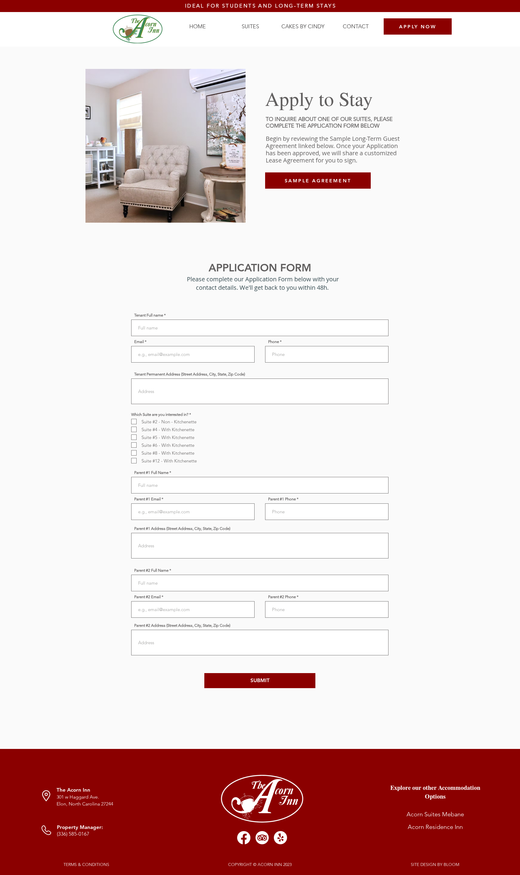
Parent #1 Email (147, 499)
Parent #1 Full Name (151, 473)
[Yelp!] (280, 837)
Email (139, 342)
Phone (273, 342)
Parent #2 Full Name (151, 570)
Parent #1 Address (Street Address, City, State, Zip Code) (182, 528)
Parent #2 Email (147, 597)
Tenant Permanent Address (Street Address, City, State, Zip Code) (189, 374)
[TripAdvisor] (262, 837)
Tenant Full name (148, 315)
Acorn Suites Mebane (435, 814)
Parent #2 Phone (282, 597)
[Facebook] (243, 837)
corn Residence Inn (437, 826)
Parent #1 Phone (282, 499)
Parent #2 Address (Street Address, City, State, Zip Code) (182, 625)
